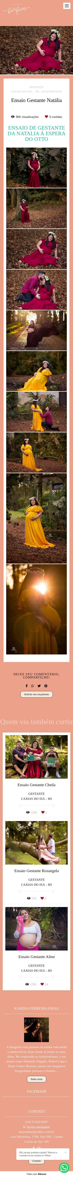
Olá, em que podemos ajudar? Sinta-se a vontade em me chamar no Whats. (38, 1154)
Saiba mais (37, 1079)
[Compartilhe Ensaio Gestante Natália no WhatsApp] (32, 686)
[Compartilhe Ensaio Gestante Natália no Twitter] (39, 686)
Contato (36, 1160)
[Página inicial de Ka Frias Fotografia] (17, 9)
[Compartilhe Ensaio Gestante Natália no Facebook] (27, 686)
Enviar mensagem (38, 1126)
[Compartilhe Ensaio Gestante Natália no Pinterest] (45, 686)
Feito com (36, 1174)
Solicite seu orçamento (36, 694)
